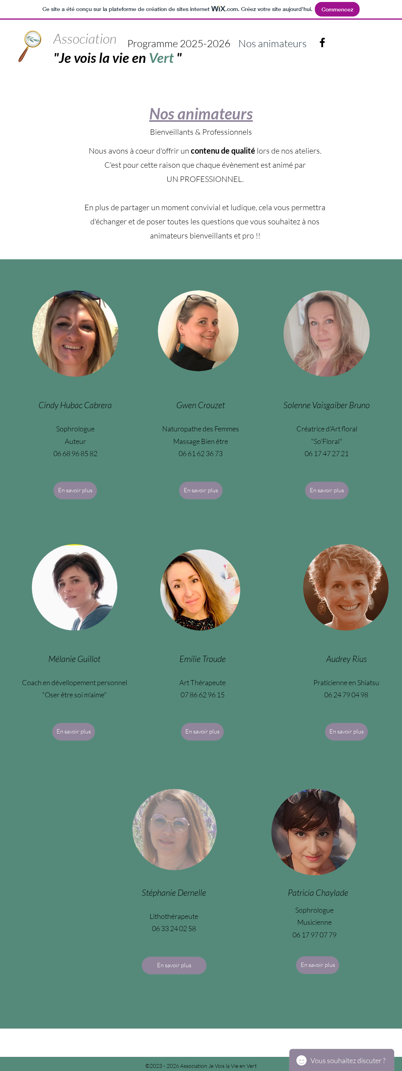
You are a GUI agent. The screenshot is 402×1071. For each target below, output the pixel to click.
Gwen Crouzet (200, 405)
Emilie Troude (202, 658)
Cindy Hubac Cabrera (75, 405)
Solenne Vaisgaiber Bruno (326, 405)
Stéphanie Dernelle (174, 892)
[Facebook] (322, 42)
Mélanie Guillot (74, 658)
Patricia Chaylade (318, 892)
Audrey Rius (346, 658)
